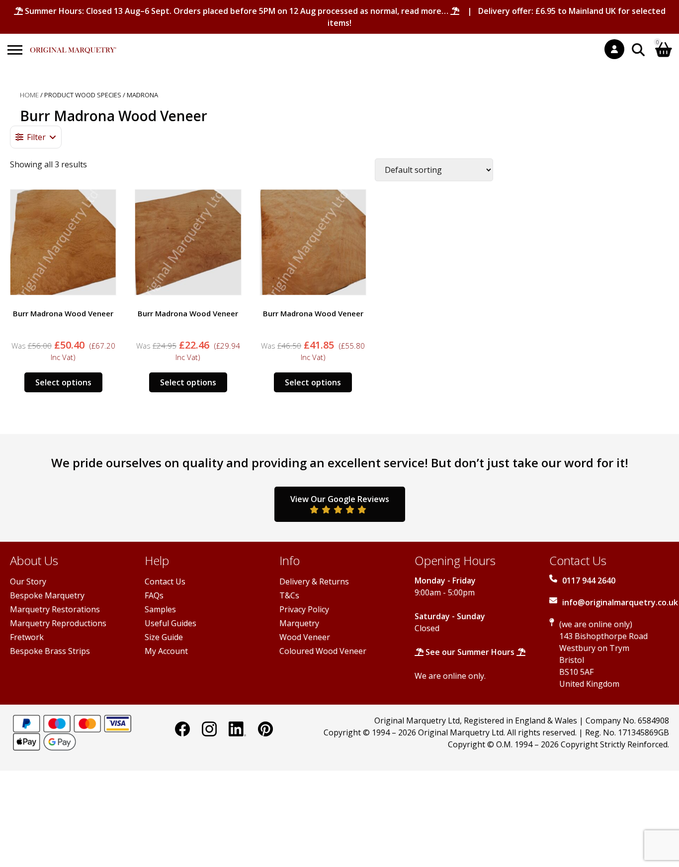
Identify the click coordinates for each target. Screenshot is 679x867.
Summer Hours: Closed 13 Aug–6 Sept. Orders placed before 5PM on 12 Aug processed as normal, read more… (236, 10)
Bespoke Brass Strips (50, 651)
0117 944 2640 (588, 580)
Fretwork (27, 637)
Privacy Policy (304, 609)
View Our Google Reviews (339, 499)
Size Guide (164, 637)
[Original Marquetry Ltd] (73, 45)
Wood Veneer (304, 637)
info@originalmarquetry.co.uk (620, 602)
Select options (63, 382)
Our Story (28, 581)
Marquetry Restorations (55, 609)
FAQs (154, 595)
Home (29, 94)
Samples (160, 609)
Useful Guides (170, 623)
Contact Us (165, 581)
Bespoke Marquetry (47, 595)
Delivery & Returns (314, 581)
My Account (166, 651)
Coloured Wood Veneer (322, 651)
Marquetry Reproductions (58, 623)
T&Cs (289, 595)
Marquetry (299, 623)
